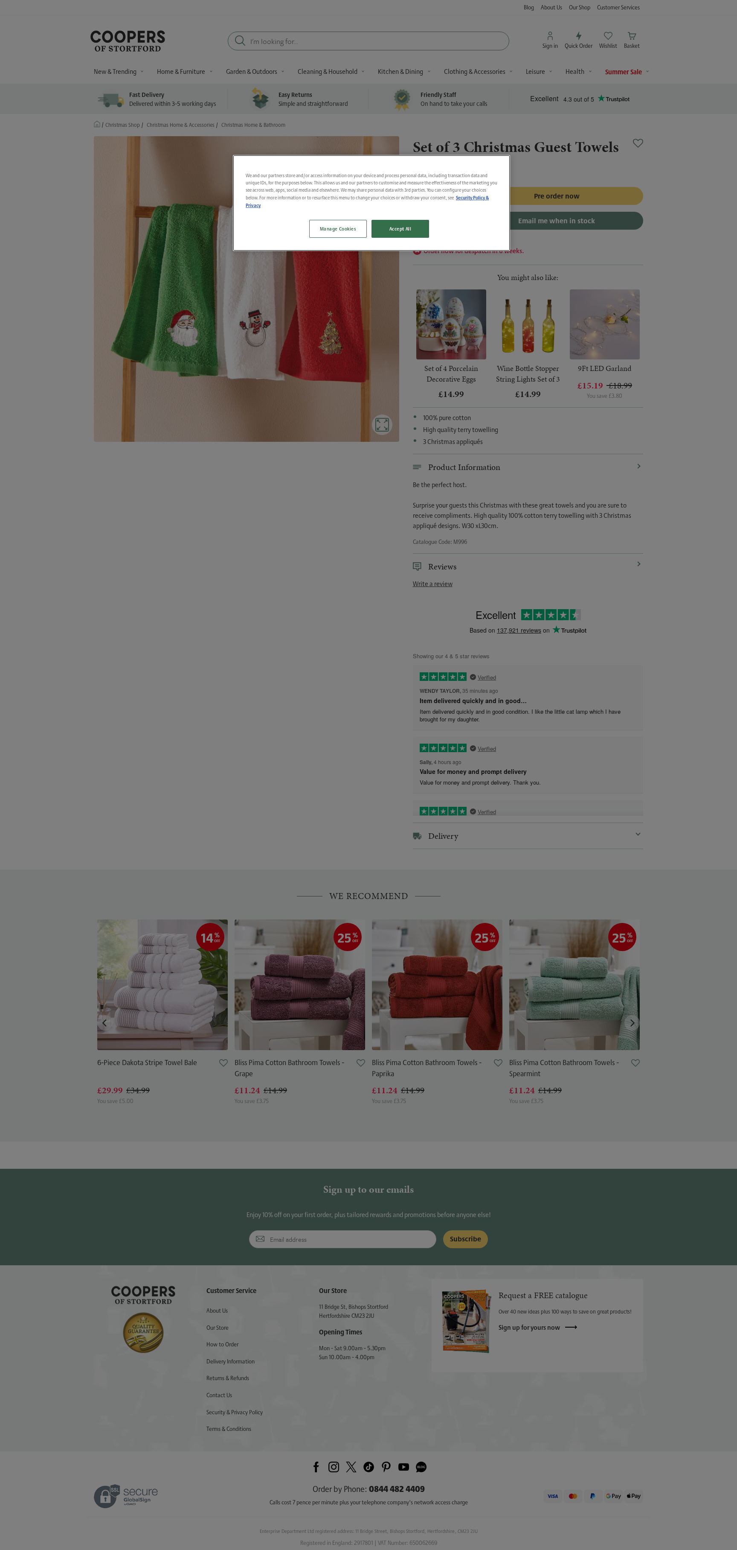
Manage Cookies (338, 228)
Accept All (400, 228)
